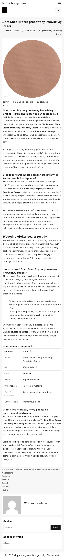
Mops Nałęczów (14, 3)
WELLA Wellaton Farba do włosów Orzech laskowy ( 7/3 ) (6, 479)
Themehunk (53, 555)
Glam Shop (18, 102)
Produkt (29, 102)
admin (6, 102)
